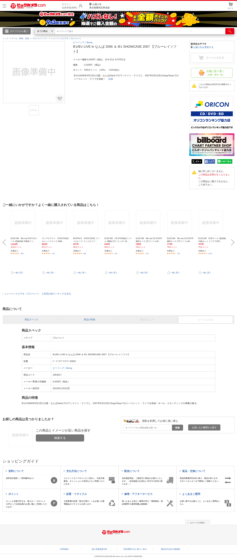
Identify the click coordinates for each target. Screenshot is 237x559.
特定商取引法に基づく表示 (135, 549)
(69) (22, 253)
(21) (53, 253)
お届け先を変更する (203, 47)
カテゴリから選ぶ (19, 31)
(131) (210, 253)
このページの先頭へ (197, 523)
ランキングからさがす (105, 35)
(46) (84, 253)
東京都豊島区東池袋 (99, 6)
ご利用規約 (64, 549)
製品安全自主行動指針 (170, 549)
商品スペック (31, 319)
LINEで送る (226, 161)
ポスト (198, 161)
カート (230, 8)
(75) (147, 253)
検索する (60, 438)
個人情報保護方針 (99, 549)
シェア (211, 161)
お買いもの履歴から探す (204, 427)
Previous (4, 242)
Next (232, 242)
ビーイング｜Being (82, 42)
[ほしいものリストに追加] (60, 98)
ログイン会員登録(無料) (69, 6)
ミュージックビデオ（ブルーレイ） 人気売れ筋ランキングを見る (37, 293)
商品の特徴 (89, 319)
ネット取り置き (160, 35)
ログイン (49, 36)
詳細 (110, 79)
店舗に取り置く (215, 73)
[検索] (229, 31)
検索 (177, 427)
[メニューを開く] (4, 6)
